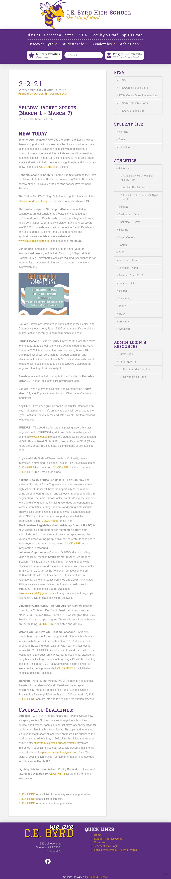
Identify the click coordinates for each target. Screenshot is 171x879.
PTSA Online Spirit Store (133, 87)
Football (123, 245)
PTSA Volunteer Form (131, 110)
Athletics (124, 168)
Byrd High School (32, 94)
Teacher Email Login (106, 846)
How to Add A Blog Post (137, 369)
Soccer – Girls (127, 283)
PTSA (122, 80)
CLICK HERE (47, 166)
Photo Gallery (127, 147)
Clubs (122, 139)
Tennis (122, 306)
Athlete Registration (134, 187)
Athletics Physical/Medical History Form (137, 177)
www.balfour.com (39, 436)
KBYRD (123, 131)
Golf (121, 252)
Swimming (125, 298)
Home (97, 834)
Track (122, 313)
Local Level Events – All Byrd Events (139, 197)
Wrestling (124, 328)
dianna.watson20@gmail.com (36, 593)
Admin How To (127, 361)
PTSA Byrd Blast (57, 94)
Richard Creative (99, 877)
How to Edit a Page (134, 376)
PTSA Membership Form (133, 103)
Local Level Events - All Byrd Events (115, 849)
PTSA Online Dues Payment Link (138, 95)
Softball (123, 290)
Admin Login (126, 354)
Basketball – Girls (129, 214)
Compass (99, 842)
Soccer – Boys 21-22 (131, 275)
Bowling (123, 229)
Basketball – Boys (129, 222)
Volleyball (124, 321)
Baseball (124, 206)
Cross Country (127, 237)
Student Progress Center (108, 838)
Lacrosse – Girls (128, 267)
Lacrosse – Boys (128, 260)
